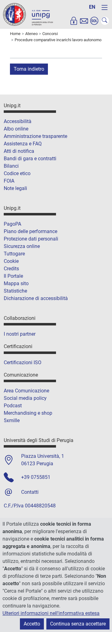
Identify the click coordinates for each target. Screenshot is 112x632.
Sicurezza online (22, 246)
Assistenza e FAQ (23, 144)
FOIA (9, 181)
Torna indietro (29, 69)
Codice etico (17, 173)
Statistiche (15, 291)
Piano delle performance (30, 231)
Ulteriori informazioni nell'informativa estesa (51, 613)
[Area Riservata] (74, 21)
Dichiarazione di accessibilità (36, 298)
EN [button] (92, 7)
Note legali (15, 188)
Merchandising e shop (28, 413)
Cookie (11, 261)
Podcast (13, 406)
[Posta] (84, 21)
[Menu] (104, 7)
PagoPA (12, 224)
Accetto (32, 624)
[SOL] (94, 21)
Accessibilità (17, 121)
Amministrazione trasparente (35, 136)
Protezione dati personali (31, 239)
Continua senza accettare (78, 624)
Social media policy (25, 398)
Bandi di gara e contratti (30, 158)
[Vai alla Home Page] (28, 14)
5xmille (12, 420)
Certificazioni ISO (22, 362)
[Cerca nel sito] (105, 21)
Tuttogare (14, 254)
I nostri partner (19, 334)
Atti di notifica (19, 151)
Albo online (16, 129)
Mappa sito (16, 283)
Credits (11, 269)
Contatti (30, 492)
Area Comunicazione (26, 391)
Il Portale (13, 276)
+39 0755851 (35, 477)
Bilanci (11, 166)
